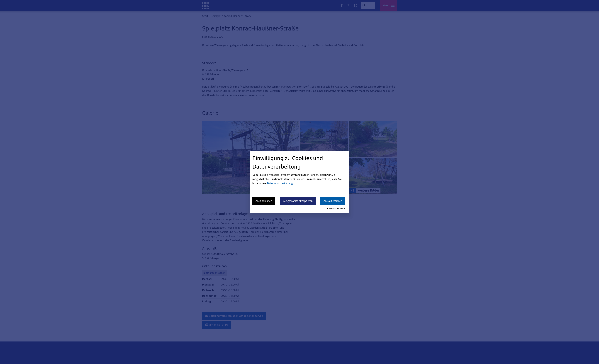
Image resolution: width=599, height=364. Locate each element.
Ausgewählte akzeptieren (298, 200)
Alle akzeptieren (333, 200)
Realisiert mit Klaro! (336, 208)
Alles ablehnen (264, 200)
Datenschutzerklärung (280, 183)
